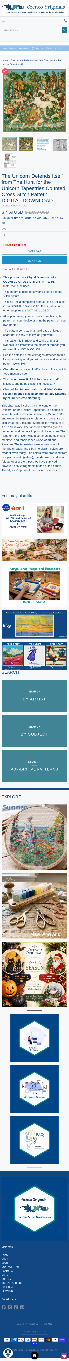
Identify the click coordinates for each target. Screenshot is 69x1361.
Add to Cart (34, 250)
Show (35, 1355)
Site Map (47, 1324)
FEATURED (7, 1271)
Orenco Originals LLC (34, 21)
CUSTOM (6, 1279)
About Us (33, 1324)
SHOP (5, 1258)
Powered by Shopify (47, 1350)
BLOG (5, 1263)
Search (20, 1324)
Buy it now (34, 260)
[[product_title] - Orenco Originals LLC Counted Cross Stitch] (9, 144)
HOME (5, 1254)
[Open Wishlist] (64, 1356)
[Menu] (8, 21)
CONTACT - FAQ (10, 1267)
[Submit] (64, 30)
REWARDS (7, 1291)
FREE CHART (9, 1287)
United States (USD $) (32, 1332)
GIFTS (5, 1275)
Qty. (4, 229)
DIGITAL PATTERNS (12, 1283)
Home (5, 60)
